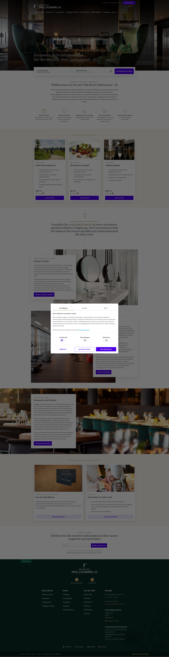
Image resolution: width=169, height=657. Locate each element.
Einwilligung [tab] (63, 308)
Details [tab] (84, 308)
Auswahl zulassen (84, 349)
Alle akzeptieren (106, 349)
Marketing (106, 337)
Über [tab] (105, 308)
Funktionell (63, 337)
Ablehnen (63, 349)
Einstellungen (85, 337)
